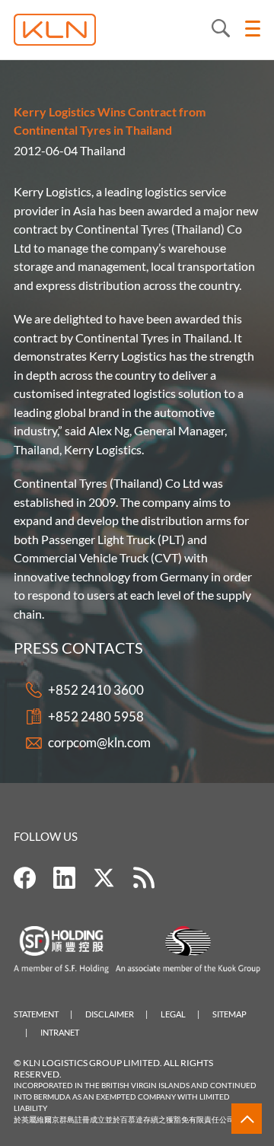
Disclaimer (109, 1014)
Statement (36, 1014)
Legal (173, 1014)
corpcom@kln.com (99, 742)
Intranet (59, 1032)
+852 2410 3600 (96, 690)
